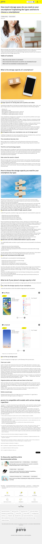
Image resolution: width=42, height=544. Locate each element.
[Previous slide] (17, 317)
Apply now (30, 1)
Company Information (5, 520)
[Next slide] (24, 317)
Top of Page (21, 506)
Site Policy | (3, 515)
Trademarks (10, 515)
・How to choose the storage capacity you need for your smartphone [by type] (19, 61)
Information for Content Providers (7, 513)
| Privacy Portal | (26, 513)
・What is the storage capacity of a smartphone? (12, 59)
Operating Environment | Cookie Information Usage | (26, 517)
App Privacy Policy (15, 511)
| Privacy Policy (18, 513)
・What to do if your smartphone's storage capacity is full (14, 63)
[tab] (20, 317)
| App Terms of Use (24, 511)
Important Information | (5, 511)
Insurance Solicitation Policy (28, 515)
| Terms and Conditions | (34, 511)
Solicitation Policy (18, 515)
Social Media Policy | (35, 513)
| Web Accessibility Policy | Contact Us (8, 517)
